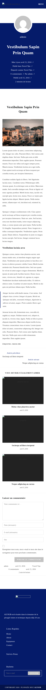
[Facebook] (7, 660)
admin (23, 36)
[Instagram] (14, 660)
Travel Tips (26, 66)
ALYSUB (37, 687)
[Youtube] (21, 660)
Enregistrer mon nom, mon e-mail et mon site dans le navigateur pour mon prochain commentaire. (22, 551)
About (8, 638)
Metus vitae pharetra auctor (23, 407)
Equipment (10, 641)
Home (8, 634)
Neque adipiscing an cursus (23, 484)
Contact (9, 645)
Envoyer (34, 673)
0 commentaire (16, 74)
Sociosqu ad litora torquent (23, 445)
